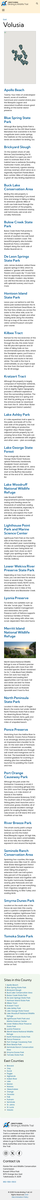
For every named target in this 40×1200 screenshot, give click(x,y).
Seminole (11, 1102)
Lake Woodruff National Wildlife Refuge (17, 488)
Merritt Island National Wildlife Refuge (17, 632)
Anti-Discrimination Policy (20, 1195)
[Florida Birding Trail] (14, 3)
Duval (9, 1071)
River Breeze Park (18, 823)
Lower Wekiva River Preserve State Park (19, 568)
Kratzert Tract (15, 376)
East (5, 19)
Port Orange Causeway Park (16, 775)
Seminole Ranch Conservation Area (18, 853)
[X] (12, 1153)
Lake (9, 1081)
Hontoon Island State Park (15, 295)
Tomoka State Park (18, 936)
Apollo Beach (14, 90)
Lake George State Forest (18, 449)
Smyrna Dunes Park (19, 901)
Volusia (10, 1110)
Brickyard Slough (17, 147)
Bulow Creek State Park (18, 224)
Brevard (10, 1066)
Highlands (11, 1076)
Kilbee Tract (13, 333)
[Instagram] (6, 1153)
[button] (37, 4)
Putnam (10, 1099)
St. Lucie (10, 1107)
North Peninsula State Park (16, 700)
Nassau (10, 1086)
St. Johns (11, 1105)
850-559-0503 (9, 1182)
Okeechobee (12, 1089)
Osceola (10, 1094)
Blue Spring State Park (17, 120)
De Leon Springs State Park (16, 258)
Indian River (12, 1079)
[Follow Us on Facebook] (19, 1153)
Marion (10, 1084)
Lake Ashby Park (17, 414)
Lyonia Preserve (16, 598)
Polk (8, 1097)
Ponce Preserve (16, 729)
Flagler (10, 1073)
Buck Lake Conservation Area (18, 187)
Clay (9, 1068)
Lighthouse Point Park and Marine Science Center (17, 529)
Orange (10, 1092)
